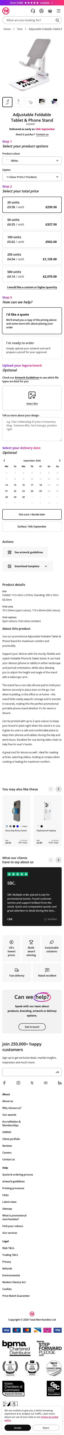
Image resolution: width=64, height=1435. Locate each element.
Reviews (7, 1145)
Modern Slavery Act (14, 1282)
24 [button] (32, 490)
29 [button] (15, 497)
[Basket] (50, 11)
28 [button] (6, 497)
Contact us (42, 134)
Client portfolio (11, 1139)
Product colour (11, 153)
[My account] (41, 11)
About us (7, 1101)
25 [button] (40, 490)
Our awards (9, 1114)
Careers (6, 1152)
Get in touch (32, 1027)
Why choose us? (11, 1108)
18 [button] (40, 484)
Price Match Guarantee (16, 1296)
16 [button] (23, 484)
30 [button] (23, 497)
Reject (46, 1427)
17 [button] (32, 484)
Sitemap (7, 1208)
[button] (32, 20)
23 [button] (23, 490)
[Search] (57, 20)
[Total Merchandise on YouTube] (46, 1083)
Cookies (7, 1289)
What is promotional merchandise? (14, 1217)
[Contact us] (33, 11)
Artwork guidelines (13, 1181)
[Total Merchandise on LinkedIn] (60, 1083)
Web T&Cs (8, 1248)
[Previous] (51, 789)
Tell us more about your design (20, 415)
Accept (17, 1427)
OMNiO (6, 1132)
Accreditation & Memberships (11, 1123)
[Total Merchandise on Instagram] (18, 1083)
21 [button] (6, 490)
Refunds (7, 1268)
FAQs (5, 1195)
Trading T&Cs (10, 1255)
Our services (9, 1233)
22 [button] (15, 490)
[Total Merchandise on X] (32, 1082)
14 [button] (6, 484)
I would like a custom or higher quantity (32, 287)
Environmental (11, 1275)
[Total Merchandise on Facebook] (4, 1083)
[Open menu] (58, 11)
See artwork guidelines (29, 552)
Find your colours (12, 1226)
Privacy (6, 1261)
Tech (20, 29)
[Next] (58, 789)
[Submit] (57, 1072)
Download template (27, 566)
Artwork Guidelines (27, 377)
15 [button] (15, 484)
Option (6, 170)
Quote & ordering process (17, 1174)
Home (7, 29)
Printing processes (13, 1188)
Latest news (9, 1202)
